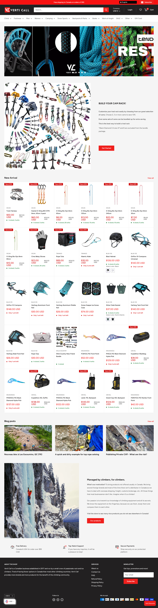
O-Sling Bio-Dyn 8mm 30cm (139, 212)
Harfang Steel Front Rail (15, 354)
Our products (95, 521)
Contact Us (95, 572)
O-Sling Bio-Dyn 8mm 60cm (64, 212)
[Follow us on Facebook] (53, 599)
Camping (49, 18)
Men (28, 18)
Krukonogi (85, 351)
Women (38, 18)
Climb (6, 18)
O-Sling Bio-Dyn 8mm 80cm (14, 258)
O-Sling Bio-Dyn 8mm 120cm (89, 212)
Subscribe (148, 2)
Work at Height (108, 18)
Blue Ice (109, 253)
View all (151, 178)
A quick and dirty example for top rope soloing (77, 454)
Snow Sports (62, 18)
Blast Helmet (111, 256)
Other (127, 18)
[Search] (106, 9)
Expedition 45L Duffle (39, 398)
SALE (118, 18)
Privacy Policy (96, 586)
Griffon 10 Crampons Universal (138, 258)
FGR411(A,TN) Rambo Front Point (141, 399)
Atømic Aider (86, 256)
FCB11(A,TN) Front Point (90, 354)
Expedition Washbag (138, 354)
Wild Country (61, 351)
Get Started (106, 148)
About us (94, 568)
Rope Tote (60, 256)
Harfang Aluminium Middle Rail (66, 306)
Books (94, 18)
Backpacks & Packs (79, 18)
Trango (59, 253)
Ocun (8, 208)
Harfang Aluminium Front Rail (40, 306)
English (124, 2)
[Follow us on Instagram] (57, 599)
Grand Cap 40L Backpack (115, 398)
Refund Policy (96, 579)
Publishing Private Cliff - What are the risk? (126, 454)
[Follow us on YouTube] (62, 599)
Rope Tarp (35, 354)
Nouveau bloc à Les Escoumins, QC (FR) (23, 454)
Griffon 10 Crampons (14, 305)
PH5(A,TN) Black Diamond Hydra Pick (116, 355)
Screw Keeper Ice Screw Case (90, 306)
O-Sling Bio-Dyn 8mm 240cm (114, 212)
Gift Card (138, 18)
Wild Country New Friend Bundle (65, 355)
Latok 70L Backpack (88, 398)
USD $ (7, 596)
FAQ (93, 575)
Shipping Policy (97, 582)
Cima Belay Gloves (38, 256)
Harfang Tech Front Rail (139, 305)
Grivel (133, 351)
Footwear (17, 18)
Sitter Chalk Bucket (113, 305)
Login (130, 10)
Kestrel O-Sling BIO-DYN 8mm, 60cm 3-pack (40, 212)
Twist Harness (11, 211)
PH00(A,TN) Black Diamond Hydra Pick (63, 399)
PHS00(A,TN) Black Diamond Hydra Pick (13, 399)
